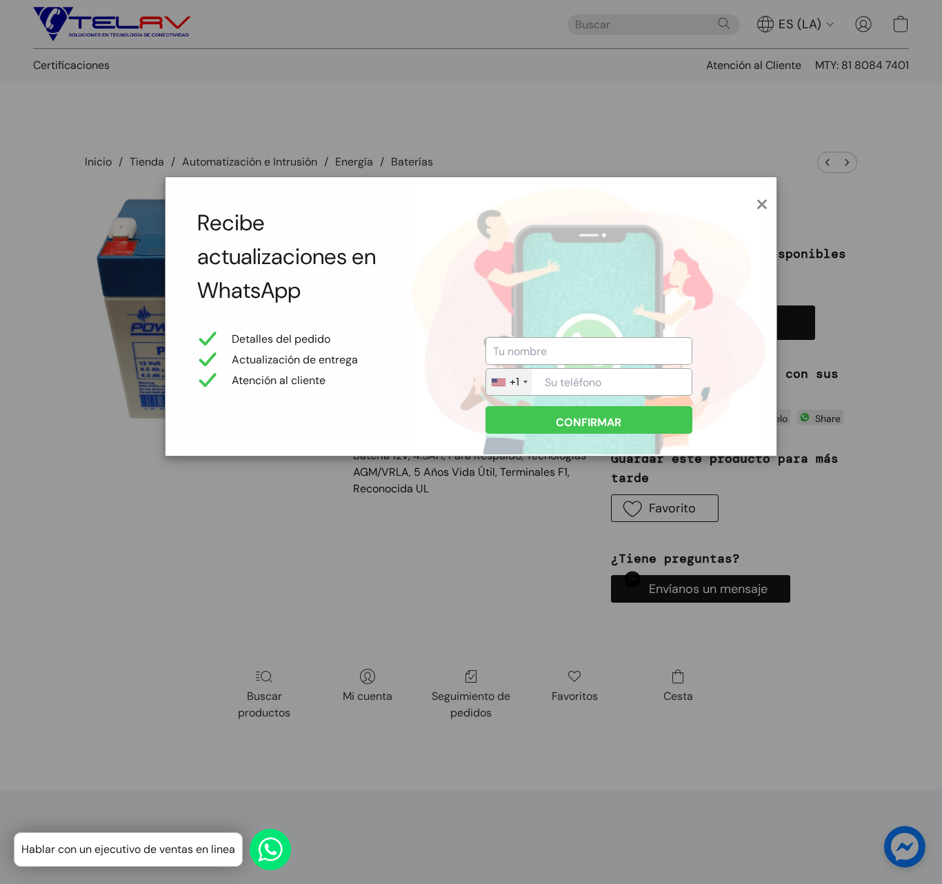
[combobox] (509, 382)
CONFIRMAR (588, 422)
